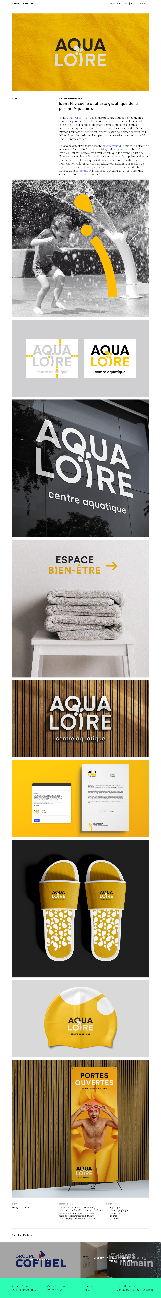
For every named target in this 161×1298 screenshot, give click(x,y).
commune (82, 170)
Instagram (88, 1286)
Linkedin (87, 1289)
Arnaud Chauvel (23, 3)
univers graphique (112, 145)
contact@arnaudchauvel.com (135, 1289)
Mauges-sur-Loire (80, 117)
